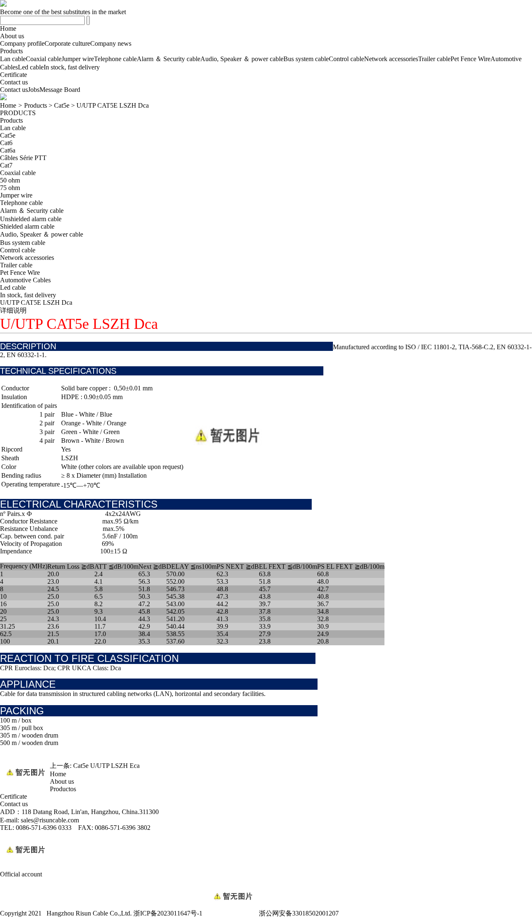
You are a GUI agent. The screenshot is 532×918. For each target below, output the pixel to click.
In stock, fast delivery (72, 67)
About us (12, 35)
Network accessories (391, 58)
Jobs (33, 89)
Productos (63, 788)
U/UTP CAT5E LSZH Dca (112, 105)
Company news (110, 43)
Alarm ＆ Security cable (168, 58)
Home (8, 28)
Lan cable (13, 58)
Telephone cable (115, 58)
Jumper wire (78, 58)
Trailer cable (434, 58)
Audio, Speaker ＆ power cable (241, 58)
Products (11, 50)
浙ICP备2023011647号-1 (167, 913)
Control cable (346, 58)
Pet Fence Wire (470, 58)
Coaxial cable (44, 58)
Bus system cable (306, 58)
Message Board (59, 89)
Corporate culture (67, 43)
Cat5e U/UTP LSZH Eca (106, 765)
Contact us (14, 82)
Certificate (13, 74)
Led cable (31, 67)
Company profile (22, 43)
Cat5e (61, 105)
